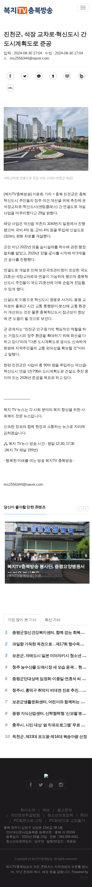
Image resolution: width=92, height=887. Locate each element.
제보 (46, 810)
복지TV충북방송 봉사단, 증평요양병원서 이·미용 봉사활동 (45, 570)
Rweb (84, 877)
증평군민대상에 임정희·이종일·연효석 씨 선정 (50, 679)
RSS (84, 815)
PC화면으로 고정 (28, 820)
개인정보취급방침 (25, 815)
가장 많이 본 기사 (22, 620)
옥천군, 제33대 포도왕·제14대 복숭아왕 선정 (49, 736)
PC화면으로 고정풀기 (67, 820)
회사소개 (27, 810)
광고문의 (64, 810)
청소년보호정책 (60, 815)
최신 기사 (52, 620)
